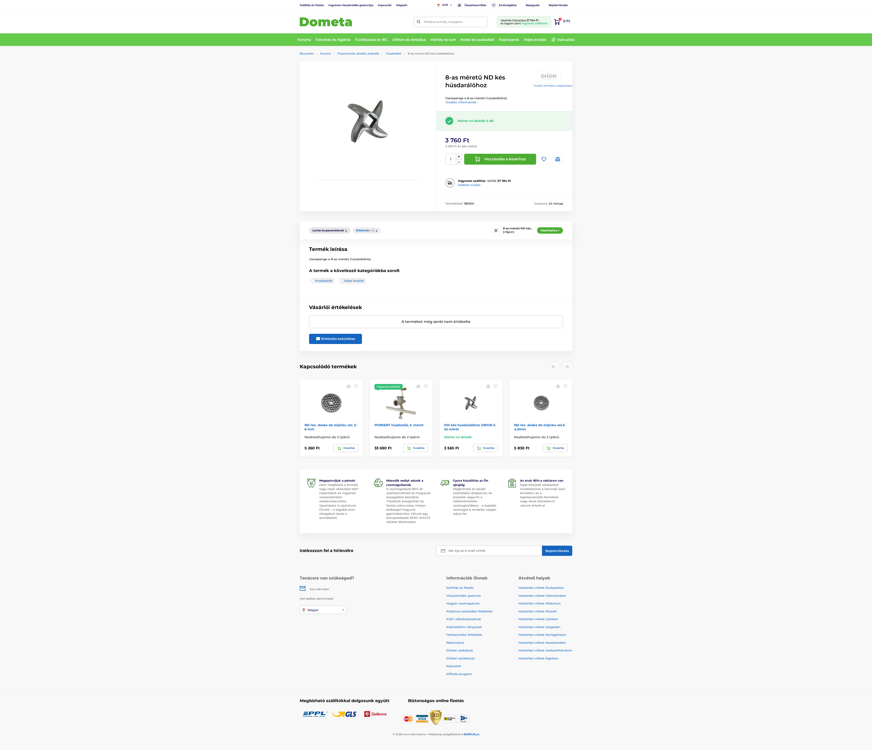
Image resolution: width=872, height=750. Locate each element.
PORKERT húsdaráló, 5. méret (399, 425)
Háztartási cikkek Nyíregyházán (542, 634)
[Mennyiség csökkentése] (459, 162)
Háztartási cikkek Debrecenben (542, 595)
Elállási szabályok (459, 650)
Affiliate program (459, 674)
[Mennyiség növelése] (459, 156)
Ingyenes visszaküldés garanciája (350, 5)
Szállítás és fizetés (312, 5)
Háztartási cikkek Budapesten (541, 587)
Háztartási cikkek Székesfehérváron (545, 650)
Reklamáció (455, 642)
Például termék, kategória (443, 22)
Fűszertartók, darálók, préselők (358, 53)
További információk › (461, 102)
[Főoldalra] (326, 21)
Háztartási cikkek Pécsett (537, 611)
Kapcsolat (384, 5)
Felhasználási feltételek (464, 634)
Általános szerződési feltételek (469, 611)
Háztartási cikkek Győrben (538, 619)
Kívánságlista (508, 5)
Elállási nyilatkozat (460, 658)
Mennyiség (451, 159)
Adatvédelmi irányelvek (464, 627)
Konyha (325, 53)
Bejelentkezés (558, 5)
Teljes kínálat (354, 280)
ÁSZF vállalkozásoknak (463, 619)
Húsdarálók (393, 53)
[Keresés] (419, 22)
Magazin (401, 5)
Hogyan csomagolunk (463, 603)
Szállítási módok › (470, 185)
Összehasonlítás (475, 5)
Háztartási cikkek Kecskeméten (542, 642)
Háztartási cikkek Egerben (538, 658)
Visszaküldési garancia (463, 595)
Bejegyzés (533, 5)
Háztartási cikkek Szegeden (539, 627)
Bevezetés (307, 53)
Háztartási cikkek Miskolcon (539, 603)
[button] (356, 386)
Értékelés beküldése (337, 339)
